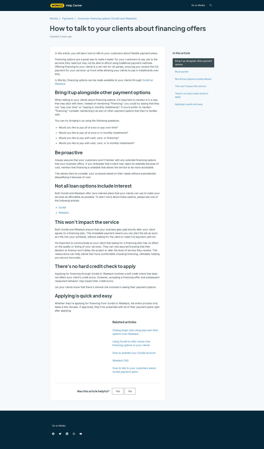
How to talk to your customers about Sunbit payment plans (134, 370)
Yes (118, 391)
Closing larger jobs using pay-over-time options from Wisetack (135, 332)
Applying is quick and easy (189, 104)
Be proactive (181, 71)
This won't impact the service (190, 86)
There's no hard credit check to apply (191, 95)
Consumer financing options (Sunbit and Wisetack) (107, 18)
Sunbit (146, 80)
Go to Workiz (198, 5)
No (130, 391)
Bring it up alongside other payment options (193, 62)
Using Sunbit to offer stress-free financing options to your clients (131, 343)
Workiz (54, 18)
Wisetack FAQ (120, 360)
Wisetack (60, 83)
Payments (67, 18)
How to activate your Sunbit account (133, 352)
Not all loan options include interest (193, 79)
